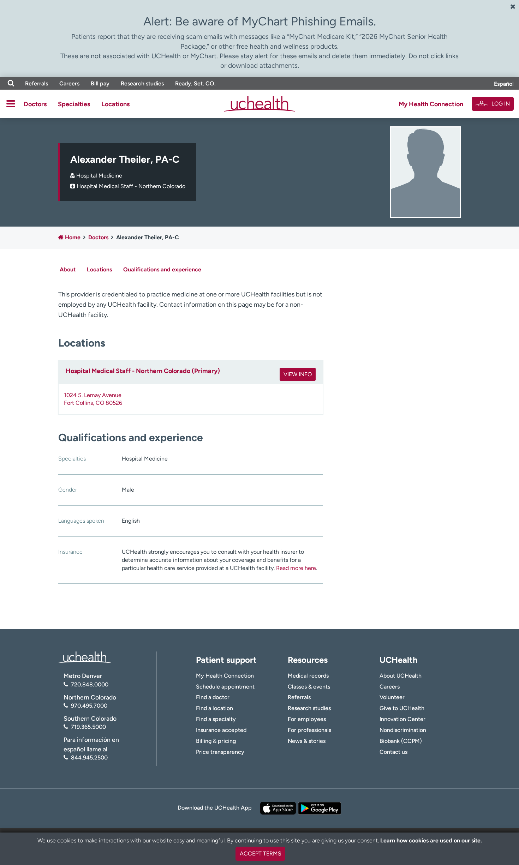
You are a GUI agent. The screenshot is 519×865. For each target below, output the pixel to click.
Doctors (35, 104)
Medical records (308, 675)
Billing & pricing (216, 741)
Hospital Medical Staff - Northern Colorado (131, 186)
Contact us (393, 752)
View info (298, 374)
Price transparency (220, 752)
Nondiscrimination (403, 730)
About (68, 269)
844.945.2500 (89, 757)
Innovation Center (402, 719)
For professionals (309, 730)
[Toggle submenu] (11, 104)
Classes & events (309, 686)
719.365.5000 (88, 726)
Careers (69, 83)
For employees (307, 719)
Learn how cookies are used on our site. (431, 840)
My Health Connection (431, 104)
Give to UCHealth (402, 708)
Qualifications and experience (162, 269)
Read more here (296, 568)
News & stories (307, 741)
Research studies (142, 83)
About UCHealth (401, 675)
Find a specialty (216, 719)
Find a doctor (212, 697)
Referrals (36, 83)
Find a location (214, 708)
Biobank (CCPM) (401, 741)
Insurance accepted (221, 730)
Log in (500, 103)
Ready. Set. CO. (195, 83)
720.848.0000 (89, 684)
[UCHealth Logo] (84, 657)
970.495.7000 (89, 705)
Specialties (74, 104)
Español (504, 83)
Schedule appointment (225, 686)
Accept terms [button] (260, 853)
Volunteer (392, 697)
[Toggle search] (11, 83)
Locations (115, 104)
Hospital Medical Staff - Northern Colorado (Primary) (143, 371)
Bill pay (100, 83)
